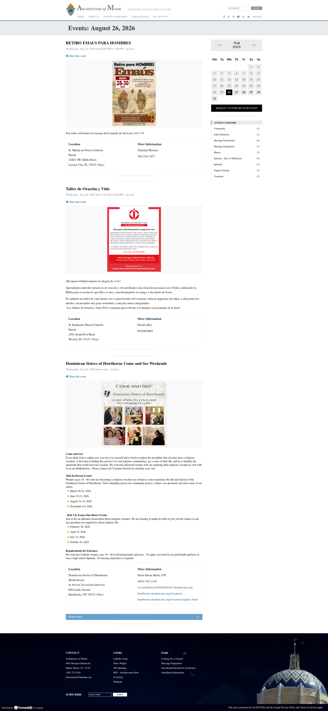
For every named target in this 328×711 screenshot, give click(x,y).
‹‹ (219, 45)
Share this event (77, 56)
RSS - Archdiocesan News (126, 672)
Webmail (117, 681)
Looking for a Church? (172, 658)
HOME (80, 16)
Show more (75, 616)
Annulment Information (172, 672)
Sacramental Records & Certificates (178, 667)
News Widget (119, 663)
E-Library (118, 677)
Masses (167, 9)
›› (254, 45)
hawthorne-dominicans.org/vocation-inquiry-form (168, 599)
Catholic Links (120, 658)
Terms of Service (308, 707)
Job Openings (119, 667)
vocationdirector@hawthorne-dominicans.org (165, 587)
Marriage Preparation (171, 663)
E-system (38, 707)
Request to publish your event (236, 108)
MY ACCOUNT (160, 16)
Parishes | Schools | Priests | (146, 9)
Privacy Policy (288, 707)
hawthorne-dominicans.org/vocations (160, 593)
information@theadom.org (78, 677)
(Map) (100, 165)
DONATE (257, 16)
